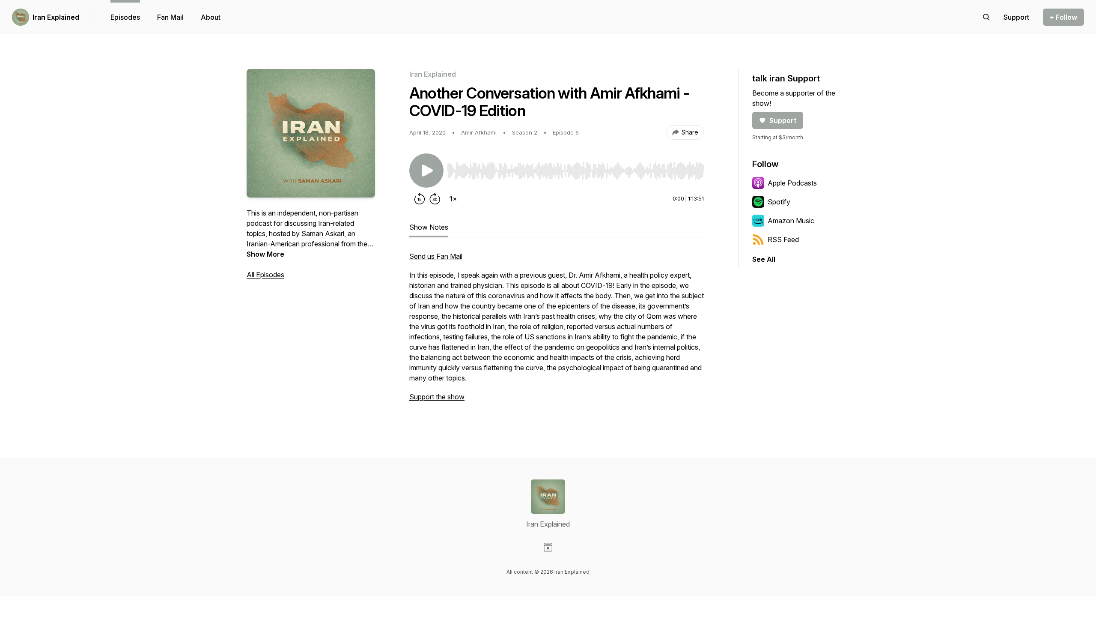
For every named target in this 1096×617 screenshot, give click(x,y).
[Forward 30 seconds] (435, 199)
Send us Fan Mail (435, 256)
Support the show (437, 396)
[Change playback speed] (453, 199)
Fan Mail (170, 17)
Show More (265, 254)
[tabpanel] (556, 330)
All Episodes (265, 274)
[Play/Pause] (426, 170)
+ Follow (1063, 17)
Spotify (779, 202)
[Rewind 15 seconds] (420, 199)
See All (763, 259)
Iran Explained (56, 17)
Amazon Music (791, 220)
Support (782, 120)
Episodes (125, 17)
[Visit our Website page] (548, 547)
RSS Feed (783, 239)
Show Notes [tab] (428, 227)
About (210, 17)
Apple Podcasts (792, 183)
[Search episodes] (986, 17)
